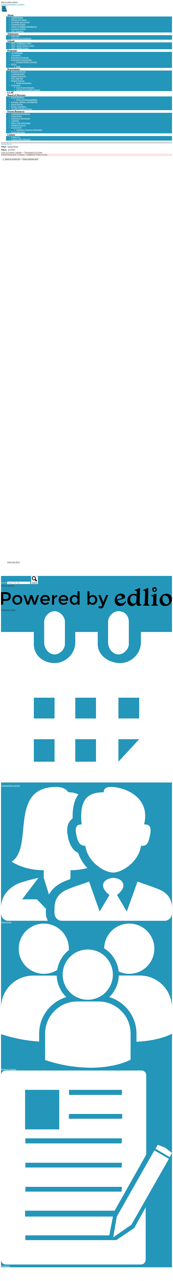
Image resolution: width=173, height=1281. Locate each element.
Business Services (18, 72)
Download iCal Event (33, 152)
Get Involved (16, 128)
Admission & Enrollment (21, 38)
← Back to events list (11, 159)
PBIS (18, 67)
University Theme (18, 29)
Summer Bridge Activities (26, 62)
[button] (10, 15)
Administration (17, 17)
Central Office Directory (21, 139)
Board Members (17, 97)
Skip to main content (9, 2)
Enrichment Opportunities (21, 60)
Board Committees (18, 107)
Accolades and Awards (20, 22)
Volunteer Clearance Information (29, 130)
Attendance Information (20, 118)
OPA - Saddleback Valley (21, 43)
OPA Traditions (17, 31)
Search (3, 583)
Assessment (16, 55)
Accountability (17, 53)
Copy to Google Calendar (11, 152)
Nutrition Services (18, 125)
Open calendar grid (30, 159)
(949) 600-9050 (13, 562)
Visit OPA (15, 36)
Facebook (7, 569)
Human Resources (18, 76)
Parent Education (18, 132)
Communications (18, 74)
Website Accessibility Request (28, 90)
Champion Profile (18, 24)
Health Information (23, 83)
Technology (16, 85)
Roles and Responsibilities (26, 100)
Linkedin (7, 572)
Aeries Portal (16, 116)
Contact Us (15, 137)
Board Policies (17, 104)
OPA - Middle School (19, 48)
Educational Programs (20, 57)
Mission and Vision (19, 20)
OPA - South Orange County (22, 46)
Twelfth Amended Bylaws (21, 109)
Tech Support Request (25, 88)
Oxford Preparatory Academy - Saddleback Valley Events (24, 155)
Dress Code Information (20, 123)
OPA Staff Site (17, 78)
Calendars (15, 121)
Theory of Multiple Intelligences (24, 27)
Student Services (17, 81)
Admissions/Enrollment (20, 114)
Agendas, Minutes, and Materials (24, 102)
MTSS (13, 64)
